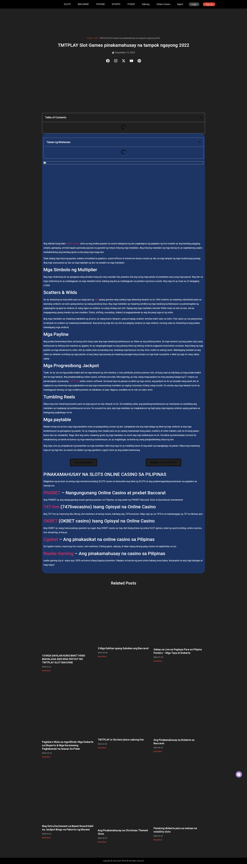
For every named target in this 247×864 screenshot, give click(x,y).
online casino (72, 243)
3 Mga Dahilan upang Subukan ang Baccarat (123, 648)
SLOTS (67, 4)
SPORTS (116, 4)
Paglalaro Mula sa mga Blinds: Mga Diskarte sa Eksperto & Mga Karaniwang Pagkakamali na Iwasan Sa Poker (67, 745)
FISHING (100, 4)
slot (96, 299)
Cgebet (50, 539)
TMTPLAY (74, 381)
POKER (131, 4)
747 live (51, 506)
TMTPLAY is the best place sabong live (121, 739)
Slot (96, 38)
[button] (201, 117)
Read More (46, 671)
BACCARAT (83, 4)
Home (90, 38)
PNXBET (51, 492)
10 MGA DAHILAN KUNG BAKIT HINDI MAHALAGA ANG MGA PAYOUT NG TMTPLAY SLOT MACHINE (63, 659)
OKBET (50, 521)
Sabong (145, 4)
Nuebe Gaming (58, 553)
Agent (180, 4)
